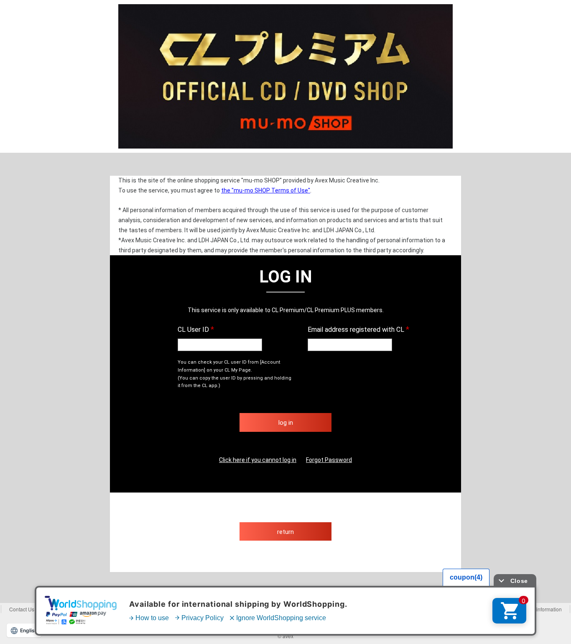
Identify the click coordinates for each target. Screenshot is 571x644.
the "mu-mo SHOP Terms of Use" (265, 190)
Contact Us (21, 609)
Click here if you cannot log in (257, 460)
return (285, 532)
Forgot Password (329, 460)
